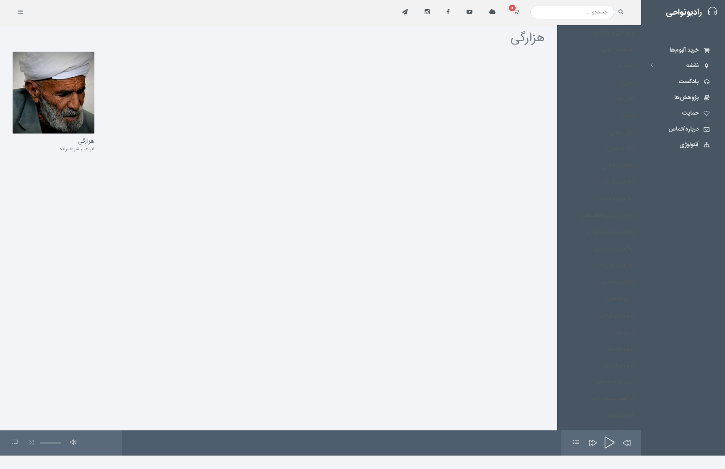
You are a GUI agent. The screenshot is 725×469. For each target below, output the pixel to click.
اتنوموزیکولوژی (617, 415)
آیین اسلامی (620, 299)
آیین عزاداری (619, 365)
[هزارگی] (53, 93)
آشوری (627, 83)
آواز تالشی (622, 133)
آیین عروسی (620, 348)
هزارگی (86, 142)
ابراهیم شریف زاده (613, 398)
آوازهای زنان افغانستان (608, 216)
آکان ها (626, 99)
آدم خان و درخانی (614, 33)
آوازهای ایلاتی (618, 166)
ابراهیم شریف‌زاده (77, 149)
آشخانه (627, 66)
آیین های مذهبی (615, 382)
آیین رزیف (622, 332)
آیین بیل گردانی (616, 315)
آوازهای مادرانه (617, 265)
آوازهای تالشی (617, 182)
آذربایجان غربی (617, 50)
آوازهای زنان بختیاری (610, 232)
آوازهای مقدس (617, 282)
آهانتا (629, 116)
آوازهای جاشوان (616, 199)
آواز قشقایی (621, 149)
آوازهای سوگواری (615, 249)
